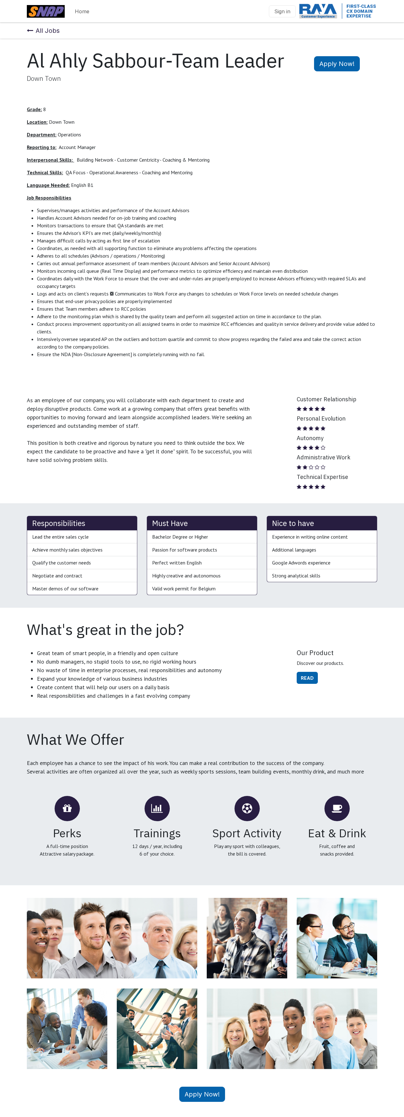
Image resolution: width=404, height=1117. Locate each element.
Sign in (282, 11)
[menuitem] (82, 11)
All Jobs (48, 30)
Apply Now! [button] (336, 64)
